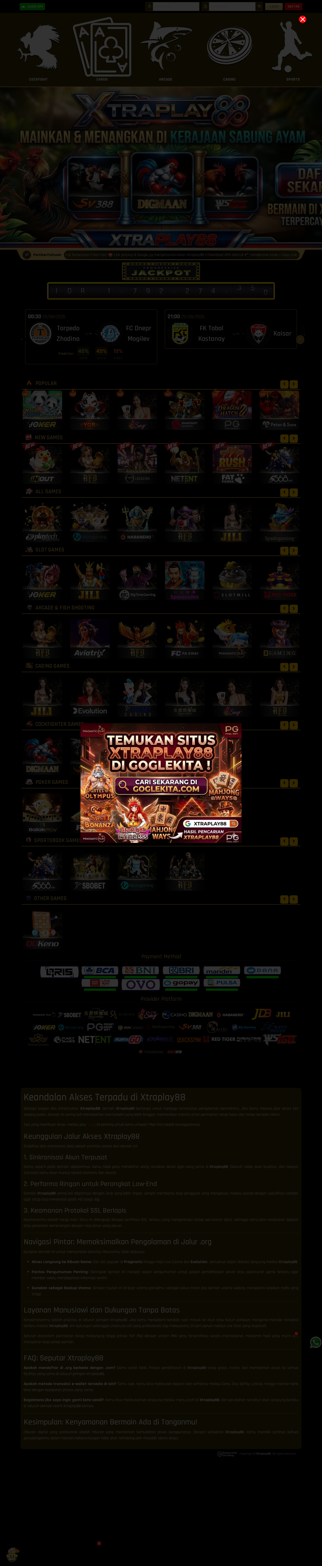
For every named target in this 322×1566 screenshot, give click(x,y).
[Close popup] (302, 19)
